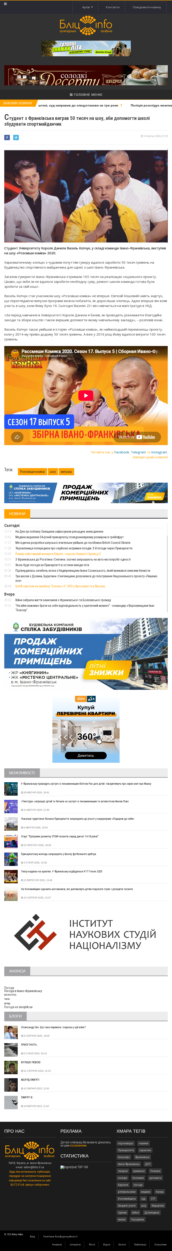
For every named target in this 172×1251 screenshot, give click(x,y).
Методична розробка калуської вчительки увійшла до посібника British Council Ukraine (73, 542)
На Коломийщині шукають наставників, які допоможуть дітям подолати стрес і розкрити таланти (77, 889)
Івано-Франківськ (129, 1164)
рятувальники (126, 1191)
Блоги (122, 1244)
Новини (57, 1244)
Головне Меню (87, 94)
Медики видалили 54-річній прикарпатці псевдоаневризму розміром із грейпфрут (69, 537)
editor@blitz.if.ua (34, 1167)
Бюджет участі (127, 1205)
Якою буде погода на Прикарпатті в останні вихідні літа (52, 565)
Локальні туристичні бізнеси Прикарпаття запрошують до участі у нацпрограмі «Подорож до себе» (77, 818)
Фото (92, 1244)
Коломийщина (127, 1198)
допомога (155, 1178)
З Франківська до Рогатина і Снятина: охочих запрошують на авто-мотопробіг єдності (73, 559)
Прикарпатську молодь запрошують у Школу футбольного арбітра (58, 854)
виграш (66, 471)
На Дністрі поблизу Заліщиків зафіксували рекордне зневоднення (59, 531)
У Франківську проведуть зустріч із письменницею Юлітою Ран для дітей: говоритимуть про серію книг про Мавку (86, 783)
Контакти (113, 7)
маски (121, 1219)
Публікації (140, 1244)
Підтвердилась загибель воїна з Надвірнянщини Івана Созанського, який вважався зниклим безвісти (82, 570)
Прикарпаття (126, 1150)
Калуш (159, 1191)
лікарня (123, 1171)
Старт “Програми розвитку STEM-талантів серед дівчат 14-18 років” (60, 836)
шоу (53, 471)
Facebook (121, 452)
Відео (106, 1244)
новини (143, 1143)
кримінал (139, 1171)
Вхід (32, 1236)
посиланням (78, 1145)
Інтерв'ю (75, 1244)
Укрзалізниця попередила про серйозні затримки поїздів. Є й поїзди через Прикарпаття (73, 548)
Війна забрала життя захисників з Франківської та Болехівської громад (63, 600)
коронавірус (125, 1143)
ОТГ (153, 1198)
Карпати (123, 1184)
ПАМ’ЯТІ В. (27, 1097)
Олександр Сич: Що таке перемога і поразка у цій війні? (53, 1027)
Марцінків (158, 1205)
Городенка (137, 1219)
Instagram (159, 452)
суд (143, 1198)
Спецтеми (160, 1244)
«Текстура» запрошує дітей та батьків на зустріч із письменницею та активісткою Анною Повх (75, 801)
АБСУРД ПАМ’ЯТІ (30, 1079)
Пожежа (155, 1171)
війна (135, 1212)
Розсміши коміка (32, 471)
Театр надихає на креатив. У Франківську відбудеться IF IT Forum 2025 (61, 871)
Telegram (138, 452)
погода (138, 1184)
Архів (86, 7)
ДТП (147, 1164)
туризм (122, 1212)
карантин (145, 1150)
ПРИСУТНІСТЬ (29, 1044)
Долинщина (151, 1212)
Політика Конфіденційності (60, 1236)
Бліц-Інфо (124, 1157)
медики (145, 1191)
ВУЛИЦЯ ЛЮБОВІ (31, 1062)
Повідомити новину (147, 7)
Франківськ (142, 1157)
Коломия (138, 1178)
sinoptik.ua (25, 1007)
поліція (122, 1178)
